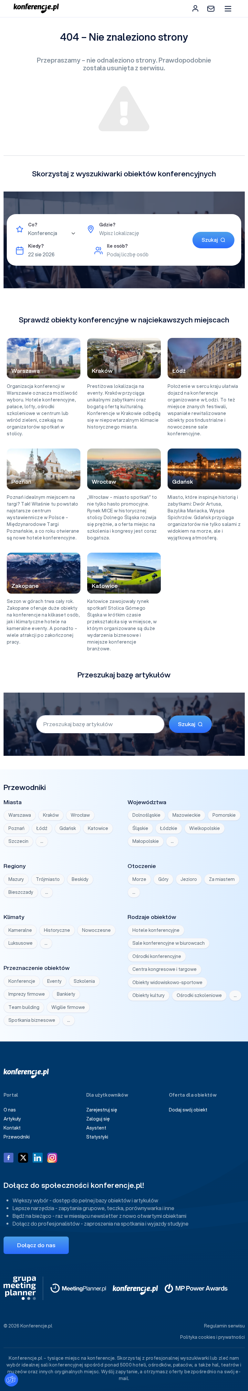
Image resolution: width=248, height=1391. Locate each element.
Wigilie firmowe (68, 1007)
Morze (139, 879)
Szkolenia (84, 981)
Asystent (96, 1128)
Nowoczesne (96, 930)
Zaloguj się (98, 1119)
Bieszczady (20, 892)
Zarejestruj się (101, 1110)
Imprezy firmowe (26, 994)
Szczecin (18, 841)
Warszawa (19, 815)
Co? (32, 225)
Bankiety (66, 994)
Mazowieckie (186, 815)
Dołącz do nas (36, 1245)
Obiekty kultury (148, 995)
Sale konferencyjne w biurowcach (168, 943)
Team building (23, 1007)
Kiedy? (36, 246)
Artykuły (12, 1119)
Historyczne (57, 930)
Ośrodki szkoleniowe (199, 995)
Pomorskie (224, 815)
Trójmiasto (48, 879)
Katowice (98, 828)
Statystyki (97, 1137)
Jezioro (189, 879)
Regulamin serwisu (224, 1326)
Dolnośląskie (146, 815)
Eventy (54, 981)
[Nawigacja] (227, 8)
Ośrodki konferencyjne (156, 956)
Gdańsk (67, 828)
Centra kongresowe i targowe (164, 969)
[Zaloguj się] (195, 8)
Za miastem (222, 879)
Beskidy (80, 879)
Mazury (16, 879)
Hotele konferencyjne (156, 930)
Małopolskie (145, 841)
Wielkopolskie (204, 828)
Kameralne (20, 930)
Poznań (16, 828)
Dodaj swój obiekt (188, 1110)
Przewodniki (17, 1137)
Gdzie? (107, 225)
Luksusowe (20, 943)
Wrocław (80, 815)
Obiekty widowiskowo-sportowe (167, 982)
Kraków (51, 815)
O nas (10, 1110)
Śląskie (140, 828)
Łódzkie (168, 828)
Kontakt (12, 1128)
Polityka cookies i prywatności (212, 1337)
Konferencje (21, 981)
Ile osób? (117, 246)
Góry (163, 879)
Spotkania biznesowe (31, 1020)
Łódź (41, 828)
